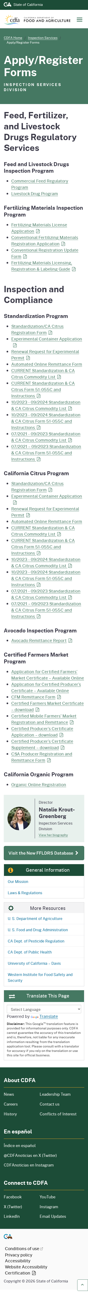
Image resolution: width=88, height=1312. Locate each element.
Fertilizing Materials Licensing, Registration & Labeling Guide (41, 266)
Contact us (50, 1104)
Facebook (13, 1197)
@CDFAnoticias (30, 1155)
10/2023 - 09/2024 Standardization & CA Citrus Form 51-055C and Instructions (45, 421)
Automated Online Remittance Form (46, 364)
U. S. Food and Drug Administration (38, 929)
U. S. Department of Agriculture (35, 918)
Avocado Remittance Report (39, 640)
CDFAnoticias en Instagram (29, 1165)
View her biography (53, 835)
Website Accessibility (26, 1270)
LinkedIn (12, 1216)
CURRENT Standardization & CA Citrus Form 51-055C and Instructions (43, 389)
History (19, 1114)
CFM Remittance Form (33, 697)
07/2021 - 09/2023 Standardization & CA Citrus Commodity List (45, 437)
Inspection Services (42, 37)
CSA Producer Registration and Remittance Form (41, 757)
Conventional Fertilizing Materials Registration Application (44, 240)
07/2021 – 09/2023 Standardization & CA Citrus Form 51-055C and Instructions (46, 452)
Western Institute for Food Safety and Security (40, 977)
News (19, 1094)
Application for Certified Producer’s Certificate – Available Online (46, 687)
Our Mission (18, 881)
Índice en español (20, 1145)
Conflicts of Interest (58, 1114)
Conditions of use (22, 1248)
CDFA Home (13, 37)
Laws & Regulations (25, 892)
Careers (19, 1104)
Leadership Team (55, 1094)
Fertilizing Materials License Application (39, 228)
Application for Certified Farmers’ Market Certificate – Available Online (47, 675)
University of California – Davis (34, 963)
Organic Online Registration (38, 784)
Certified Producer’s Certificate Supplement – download (42, 744)
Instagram (49, 1207)
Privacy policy (18, 1255)
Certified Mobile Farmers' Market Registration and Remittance (44, 719)
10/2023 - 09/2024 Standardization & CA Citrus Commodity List (45, 405)
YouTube (47, 1197)
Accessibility (18, 1261)
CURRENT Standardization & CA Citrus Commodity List (43, 373)
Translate (48, 1016)
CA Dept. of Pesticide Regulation (36, 941)
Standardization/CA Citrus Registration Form (37, 329)
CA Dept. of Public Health (30, 952)
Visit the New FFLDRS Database (41, 853)
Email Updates (53, 1216)
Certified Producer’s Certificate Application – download (42, 731)
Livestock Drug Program (34, 194)
